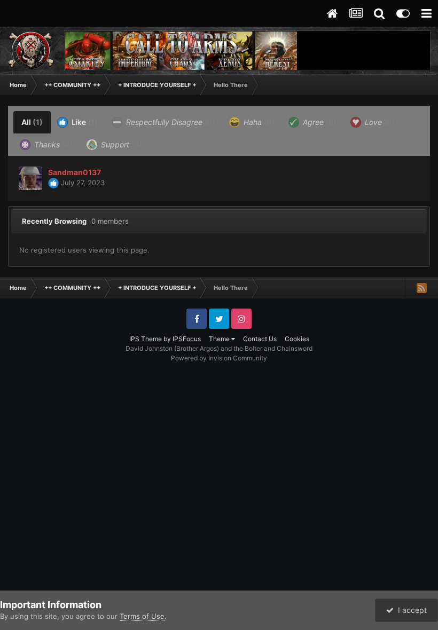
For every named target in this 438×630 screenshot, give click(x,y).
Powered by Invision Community (219, 358)
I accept (410, 610)
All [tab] (32, 122)
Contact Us (260, 339)
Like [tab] (83, 122)
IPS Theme (145, 339)
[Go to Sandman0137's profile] (30, 178)
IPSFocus (187, 339)
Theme (220, 339)
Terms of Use (142, 616)
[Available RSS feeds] (421, 288)
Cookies (297, 339)
